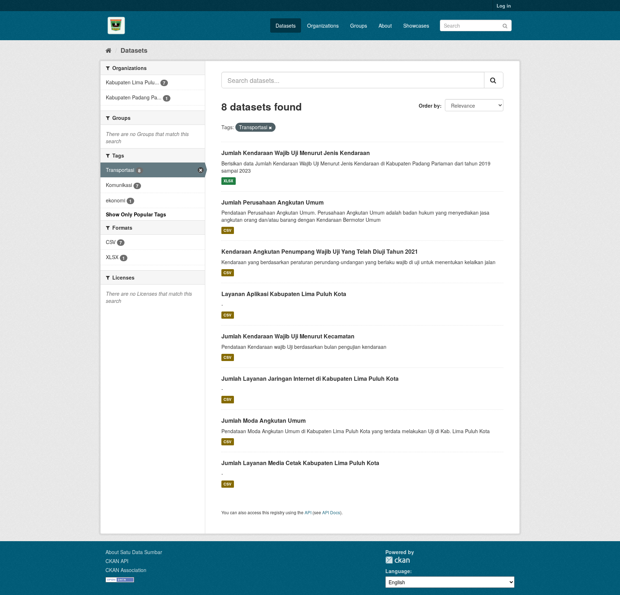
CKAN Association (125, 569)
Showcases (416, 25)
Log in (504, 5)
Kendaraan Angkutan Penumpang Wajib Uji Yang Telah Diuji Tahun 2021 (319, 251)
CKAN (397, 560)
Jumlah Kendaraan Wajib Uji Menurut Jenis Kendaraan (295, 153)
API (308, 512)
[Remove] (270, 127)
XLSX (228, 181)
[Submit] (505, 25)
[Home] (108, 50)
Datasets (286, 25)
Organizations (323, 25)
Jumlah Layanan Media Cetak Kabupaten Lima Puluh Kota (300, 463)
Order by (429, 105)
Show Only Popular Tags (136, 214)
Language (397, 571)
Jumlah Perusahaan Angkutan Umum (272, 202)
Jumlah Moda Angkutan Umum (263, 420)
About (385, 25)
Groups (358, 25)
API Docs (331, 512)
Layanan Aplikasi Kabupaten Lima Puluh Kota (283, 294)
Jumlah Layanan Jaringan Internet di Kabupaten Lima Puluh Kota (310, 378)
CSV (227, 230)
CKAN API (116, 560)
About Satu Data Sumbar (133, 552)
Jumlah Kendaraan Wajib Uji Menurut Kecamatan (287, 336)
